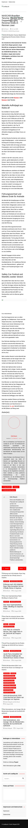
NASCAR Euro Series (15, 650)
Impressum (5, 2)
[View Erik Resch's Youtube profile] (15, 432)
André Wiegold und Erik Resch (12, 702)
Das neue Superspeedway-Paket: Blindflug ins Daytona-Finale (13, 606)
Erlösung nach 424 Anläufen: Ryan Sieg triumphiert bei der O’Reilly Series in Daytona (13, 586)
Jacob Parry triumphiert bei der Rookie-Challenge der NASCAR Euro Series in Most (13, 656)
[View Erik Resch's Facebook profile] (9, 432)
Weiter (21, 568)
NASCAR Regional (8, 690)
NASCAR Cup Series (15, 601)
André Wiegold (8, 728)
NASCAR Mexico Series (9, 685)
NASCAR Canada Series (9, 678)
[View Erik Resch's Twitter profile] (12, 432)
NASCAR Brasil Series (13, 31)
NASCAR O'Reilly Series (16, 581)
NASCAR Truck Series (9, 692)
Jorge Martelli (7, 487)
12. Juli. (12, 406)
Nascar (16, 487)
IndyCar (6, 624)
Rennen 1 (17, 97)
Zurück (7, 568)
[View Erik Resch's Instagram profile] (19, 432)
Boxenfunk (6, 673)
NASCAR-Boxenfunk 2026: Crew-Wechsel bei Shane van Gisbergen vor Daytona (13, 697)
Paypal (16, 762)
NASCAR (5, 31)
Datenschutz (12, 2)
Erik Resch (5, 29)
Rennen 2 (5, 100)
